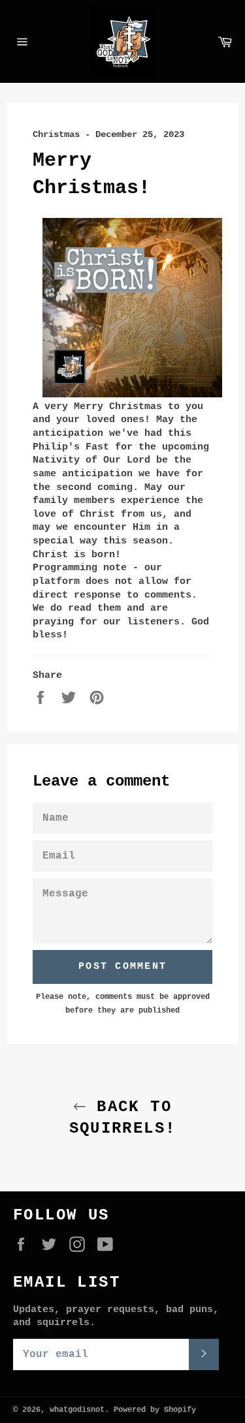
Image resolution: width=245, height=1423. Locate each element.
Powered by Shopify (155, 1410)
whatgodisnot (77, 1410)
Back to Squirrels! (122, 1117)
